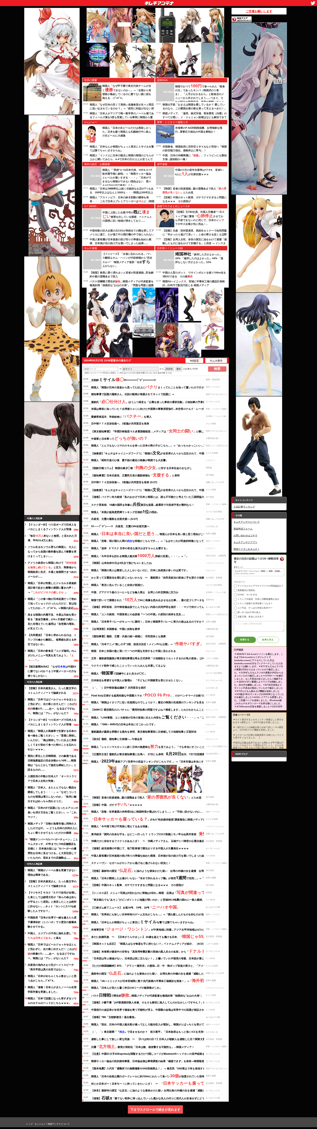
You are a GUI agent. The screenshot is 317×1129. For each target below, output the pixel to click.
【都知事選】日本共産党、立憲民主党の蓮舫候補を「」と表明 (135, 474)
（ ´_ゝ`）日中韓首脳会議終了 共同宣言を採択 (118, 687)
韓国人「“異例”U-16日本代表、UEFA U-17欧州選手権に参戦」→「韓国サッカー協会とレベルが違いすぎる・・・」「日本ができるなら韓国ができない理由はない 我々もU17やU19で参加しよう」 (127, 177)
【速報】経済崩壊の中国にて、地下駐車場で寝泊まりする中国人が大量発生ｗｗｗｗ (140, 848)
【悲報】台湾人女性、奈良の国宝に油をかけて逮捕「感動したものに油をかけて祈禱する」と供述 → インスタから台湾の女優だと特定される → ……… (195, 243)
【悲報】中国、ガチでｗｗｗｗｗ (116, 804)
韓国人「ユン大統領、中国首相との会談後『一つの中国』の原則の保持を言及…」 (138, 614)
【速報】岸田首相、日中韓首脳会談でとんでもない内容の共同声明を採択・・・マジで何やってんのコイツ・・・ (156, 607)
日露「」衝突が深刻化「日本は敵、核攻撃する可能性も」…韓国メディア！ (142, 1046)
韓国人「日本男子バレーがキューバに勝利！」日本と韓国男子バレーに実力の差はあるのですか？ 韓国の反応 (155, 621)
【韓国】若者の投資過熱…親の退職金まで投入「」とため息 (146, 797)
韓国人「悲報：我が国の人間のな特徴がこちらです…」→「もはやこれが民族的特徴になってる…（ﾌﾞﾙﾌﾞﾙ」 (156, 541)
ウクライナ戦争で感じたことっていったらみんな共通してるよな (128, 665)
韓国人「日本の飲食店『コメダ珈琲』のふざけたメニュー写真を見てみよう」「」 (52, 655)
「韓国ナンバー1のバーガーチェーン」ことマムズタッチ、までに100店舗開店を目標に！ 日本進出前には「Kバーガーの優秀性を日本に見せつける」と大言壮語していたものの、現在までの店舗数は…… (53, 848)
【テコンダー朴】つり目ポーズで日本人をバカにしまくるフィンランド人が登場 (52, 527)
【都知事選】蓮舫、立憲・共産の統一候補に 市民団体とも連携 (128, 636)
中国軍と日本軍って (119, 438)
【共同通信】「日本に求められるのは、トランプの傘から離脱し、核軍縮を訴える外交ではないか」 (52, 639)
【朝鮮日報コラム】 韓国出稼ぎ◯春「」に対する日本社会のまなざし (141, 467)
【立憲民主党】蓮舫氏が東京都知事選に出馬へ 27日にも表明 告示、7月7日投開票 (148, 753)
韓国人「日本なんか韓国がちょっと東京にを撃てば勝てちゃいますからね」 (143, 921)
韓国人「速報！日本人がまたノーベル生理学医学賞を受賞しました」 (52, 989)
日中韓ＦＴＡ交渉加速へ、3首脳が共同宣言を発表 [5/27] (124, 482)
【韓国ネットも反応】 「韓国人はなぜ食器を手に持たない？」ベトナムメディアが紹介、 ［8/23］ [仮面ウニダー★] (159, 943)
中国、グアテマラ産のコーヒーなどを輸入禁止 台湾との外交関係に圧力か (134, 592)
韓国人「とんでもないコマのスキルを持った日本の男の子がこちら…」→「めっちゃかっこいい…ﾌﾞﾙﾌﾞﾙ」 (152, 445)
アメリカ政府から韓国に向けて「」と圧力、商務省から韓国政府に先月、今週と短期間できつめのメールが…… (52, 569)
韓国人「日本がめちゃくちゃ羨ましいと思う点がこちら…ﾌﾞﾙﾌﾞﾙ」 (52, 978)
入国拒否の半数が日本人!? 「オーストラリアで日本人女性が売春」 (52, 778)
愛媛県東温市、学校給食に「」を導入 (121, 416)
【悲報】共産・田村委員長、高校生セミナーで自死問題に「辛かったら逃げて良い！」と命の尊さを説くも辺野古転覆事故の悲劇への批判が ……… (195, 234)
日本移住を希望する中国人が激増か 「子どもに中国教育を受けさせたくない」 (137, 680)
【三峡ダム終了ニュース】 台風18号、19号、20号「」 (135, 907)
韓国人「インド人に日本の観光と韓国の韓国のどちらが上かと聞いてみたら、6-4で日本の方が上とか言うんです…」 (122, 159)
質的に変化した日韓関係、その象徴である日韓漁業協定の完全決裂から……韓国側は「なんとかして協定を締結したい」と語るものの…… (52, 762)
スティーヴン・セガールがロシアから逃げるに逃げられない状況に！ (131, 863)
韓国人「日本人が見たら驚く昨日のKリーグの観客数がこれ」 (126, 987)
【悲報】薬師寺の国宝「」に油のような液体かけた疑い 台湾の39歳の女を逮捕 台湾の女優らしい (155, 870)
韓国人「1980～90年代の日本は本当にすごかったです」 (123, 724)
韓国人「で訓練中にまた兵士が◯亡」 (119, 673)
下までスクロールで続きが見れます (155, 1109)
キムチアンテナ (132, 2)
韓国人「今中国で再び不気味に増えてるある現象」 (120, 826)
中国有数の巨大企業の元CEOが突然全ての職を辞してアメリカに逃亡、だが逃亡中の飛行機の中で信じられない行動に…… (122, 234)
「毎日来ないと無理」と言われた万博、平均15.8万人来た (52, 538)
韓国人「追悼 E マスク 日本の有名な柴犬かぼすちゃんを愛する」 (130, 548)
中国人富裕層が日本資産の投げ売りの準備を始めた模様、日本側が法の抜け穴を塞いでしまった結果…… (151, 855)
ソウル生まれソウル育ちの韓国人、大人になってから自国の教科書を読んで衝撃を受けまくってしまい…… (52, 551)
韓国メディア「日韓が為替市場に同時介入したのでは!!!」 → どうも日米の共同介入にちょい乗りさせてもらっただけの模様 (53, 828)
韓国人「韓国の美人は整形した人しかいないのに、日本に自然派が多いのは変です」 (140, 570)
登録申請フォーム (243, 528)
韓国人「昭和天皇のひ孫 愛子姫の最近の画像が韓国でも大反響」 (129, 460)
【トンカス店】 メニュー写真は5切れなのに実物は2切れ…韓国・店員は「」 (153, 892)
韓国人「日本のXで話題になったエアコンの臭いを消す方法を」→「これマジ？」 (53, 812)
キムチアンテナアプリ (245, 542)
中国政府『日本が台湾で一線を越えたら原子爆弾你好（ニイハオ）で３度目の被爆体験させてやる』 (52, 922)
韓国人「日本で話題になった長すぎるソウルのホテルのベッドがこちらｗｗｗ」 (52, 1001)
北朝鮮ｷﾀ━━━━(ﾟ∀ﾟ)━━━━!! (123, 379)
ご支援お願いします (259, 11)
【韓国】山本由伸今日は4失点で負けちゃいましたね (121, 563)
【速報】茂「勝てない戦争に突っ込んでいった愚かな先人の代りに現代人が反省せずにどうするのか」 (154, 1097)
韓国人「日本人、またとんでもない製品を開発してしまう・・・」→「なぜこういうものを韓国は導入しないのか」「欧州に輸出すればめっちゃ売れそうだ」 (52, 794)
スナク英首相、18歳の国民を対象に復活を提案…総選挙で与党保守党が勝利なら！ (142, 504)
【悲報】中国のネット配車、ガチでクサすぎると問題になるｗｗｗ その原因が (137, 885)
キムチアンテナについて (247, 522)
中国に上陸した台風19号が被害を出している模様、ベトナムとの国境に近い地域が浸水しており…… (127, 216)
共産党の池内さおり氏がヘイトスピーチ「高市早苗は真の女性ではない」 (51, 967)
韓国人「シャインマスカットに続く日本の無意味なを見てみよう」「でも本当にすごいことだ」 (150, 746)
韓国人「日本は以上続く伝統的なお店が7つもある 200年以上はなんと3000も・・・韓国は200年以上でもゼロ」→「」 (122, 192)
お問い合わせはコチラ (245, 535)
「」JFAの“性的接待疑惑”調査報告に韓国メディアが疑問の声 (153, 819)
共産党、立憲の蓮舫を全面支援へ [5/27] (114, 519)
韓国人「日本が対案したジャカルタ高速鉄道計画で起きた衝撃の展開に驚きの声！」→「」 (52, 587)
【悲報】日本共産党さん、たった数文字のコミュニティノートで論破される (52, 690)
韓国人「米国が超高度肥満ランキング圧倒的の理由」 (125, 511)
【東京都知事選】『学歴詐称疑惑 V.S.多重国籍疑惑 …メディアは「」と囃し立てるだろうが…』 (158, 430)
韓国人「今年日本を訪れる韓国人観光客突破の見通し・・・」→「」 (139, 555)
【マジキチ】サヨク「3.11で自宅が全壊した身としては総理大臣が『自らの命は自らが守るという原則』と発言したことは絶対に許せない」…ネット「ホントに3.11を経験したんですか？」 (52, 902)
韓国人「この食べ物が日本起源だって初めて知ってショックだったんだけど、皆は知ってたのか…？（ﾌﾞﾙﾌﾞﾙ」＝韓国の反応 (52, 603)
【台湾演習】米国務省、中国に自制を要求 (115, 629)
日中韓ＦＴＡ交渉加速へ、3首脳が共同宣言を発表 (120, 423)
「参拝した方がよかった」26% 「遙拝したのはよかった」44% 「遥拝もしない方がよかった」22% (199, 258)
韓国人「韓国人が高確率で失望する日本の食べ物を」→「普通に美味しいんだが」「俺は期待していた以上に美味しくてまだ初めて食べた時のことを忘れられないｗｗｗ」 (52, 740)
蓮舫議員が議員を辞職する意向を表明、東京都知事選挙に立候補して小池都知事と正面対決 (143, 731)
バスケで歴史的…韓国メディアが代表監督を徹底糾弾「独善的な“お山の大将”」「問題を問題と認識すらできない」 (122, 285)
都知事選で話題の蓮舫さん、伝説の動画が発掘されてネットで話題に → (132, 394)
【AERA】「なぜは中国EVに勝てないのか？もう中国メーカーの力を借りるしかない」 (52, 671)
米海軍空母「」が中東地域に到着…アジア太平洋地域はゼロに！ (149, 929)
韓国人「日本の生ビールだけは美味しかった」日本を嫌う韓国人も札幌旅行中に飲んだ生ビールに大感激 (126, 131)
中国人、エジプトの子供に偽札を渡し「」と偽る (52, 935)
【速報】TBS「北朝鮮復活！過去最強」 (114, 1017)
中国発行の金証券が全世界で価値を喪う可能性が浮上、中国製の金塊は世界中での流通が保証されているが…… (155, 1009)
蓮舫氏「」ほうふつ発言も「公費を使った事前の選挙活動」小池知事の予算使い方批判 (153, 401)
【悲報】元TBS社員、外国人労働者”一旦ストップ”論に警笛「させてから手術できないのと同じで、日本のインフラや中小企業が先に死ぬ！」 (200, 218)
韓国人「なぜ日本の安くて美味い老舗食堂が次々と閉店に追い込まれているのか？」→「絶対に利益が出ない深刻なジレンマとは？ (122, 108)
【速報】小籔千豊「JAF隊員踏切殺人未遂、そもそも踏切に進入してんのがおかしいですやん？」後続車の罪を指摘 (157, 1002)
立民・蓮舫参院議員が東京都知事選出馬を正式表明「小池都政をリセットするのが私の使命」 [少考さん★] (152, 658)
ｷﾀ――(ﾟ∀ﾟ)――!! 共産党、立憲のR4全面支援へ (120, 526)
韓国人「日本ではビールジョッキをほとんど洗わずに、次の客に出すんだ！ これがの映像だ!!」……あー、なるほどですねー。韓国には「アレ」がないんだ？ (52, 706)
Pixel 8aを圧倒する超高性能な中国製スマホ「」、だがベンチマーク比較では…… (150, 695)
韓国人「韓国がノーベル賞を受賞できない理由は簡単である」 (52, 872)
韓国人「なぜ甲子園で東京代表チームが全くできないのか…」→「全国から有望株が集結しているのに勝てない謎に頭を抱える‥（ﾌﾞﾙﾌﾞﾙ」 (126, 92)
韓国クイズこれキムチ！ (247, 549)
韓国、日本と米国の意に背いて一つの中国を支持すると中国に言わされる (133, 651)
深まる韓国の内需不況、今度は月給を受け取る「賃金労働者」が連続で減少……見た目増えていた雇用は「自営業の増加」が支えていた (52, 621)
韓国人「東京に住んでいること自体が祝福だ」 (118, 585)
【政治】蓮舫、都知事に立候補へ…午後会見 (116, 739)
